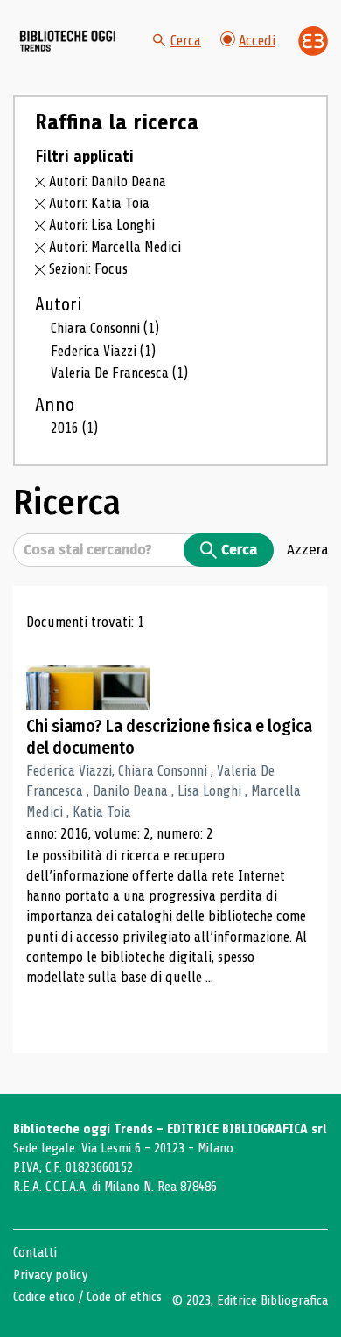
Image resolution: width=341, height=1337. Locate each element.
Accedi (257, 40)
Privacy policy (50, 1275)
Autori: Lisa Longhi (102, 225)
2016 (74, 428)
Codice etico (44, 1297)
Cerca (185, 40)
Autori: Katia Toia (99, 203)
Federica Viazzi (103, 351)
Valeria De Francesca (119, 373)
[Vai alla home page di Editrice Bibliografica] (313, 41)
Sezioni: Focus (88, 269)
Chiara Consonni (105, 328)
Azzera (307, 549)
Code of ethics (124, 1297)
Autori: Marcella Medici (115, 247)
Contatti (35, 1252)
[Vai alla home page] (68, 40)
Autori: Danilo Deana (107, 181)
